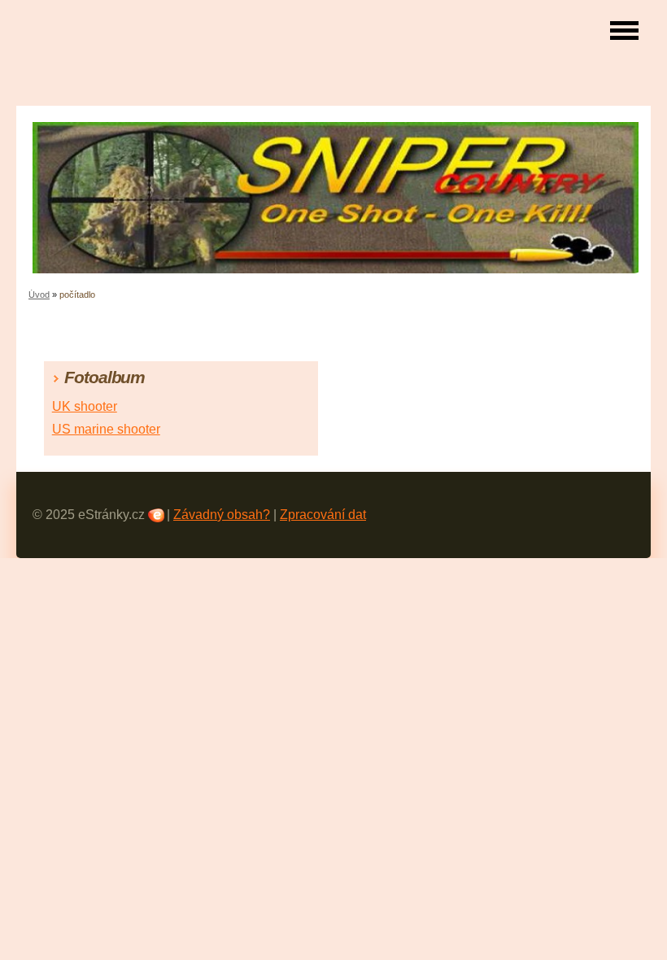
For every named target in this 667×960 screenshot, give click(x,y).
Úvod (39, 294)
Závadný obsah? (221, 514)
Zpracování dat (323, 514)
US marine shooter (106, 429)
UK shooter (84, 406)
